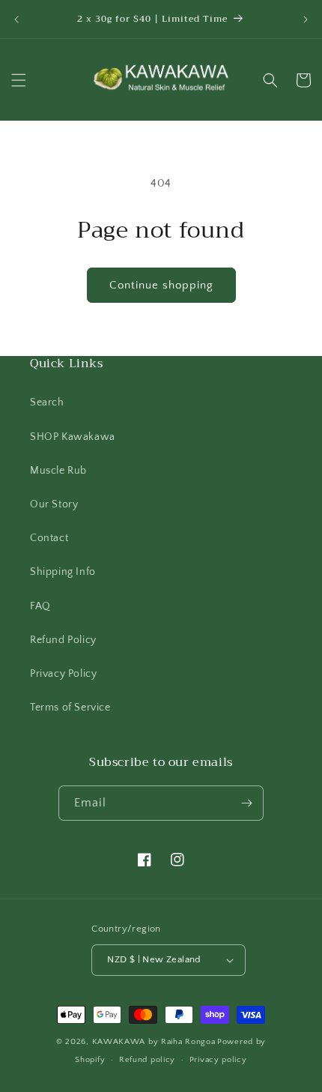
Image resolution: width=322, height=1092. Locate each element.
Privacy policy (218, 1059)
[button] (18, 80)
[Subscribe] (246, 803)
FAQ (40, 606)
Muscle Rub (58, 471)
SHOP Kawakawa (72, 437)
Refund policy (147, 1059)
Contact (49, 538)
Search (47, 402)
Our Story (54, 504)
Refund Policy (63, 640)
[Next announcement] (305, 19)
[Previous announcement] (16, 19)
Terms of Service (70, 708)
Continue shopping (161, 285)
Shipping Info (63, 572)
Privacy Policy (63, 674)
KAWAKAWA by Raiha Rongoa (154, 1041)
